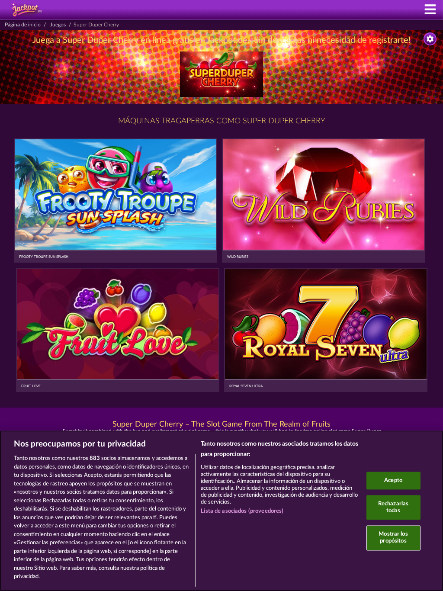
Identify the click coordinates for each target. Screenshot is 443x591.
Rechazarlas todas (393, 507)
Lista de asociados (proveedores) (242, 511)
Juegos (58, 24)
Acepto (393, 480)
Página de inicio (23, 24)
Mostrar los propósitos (393, 538)
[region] (221, 510)
